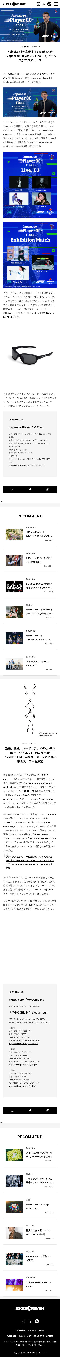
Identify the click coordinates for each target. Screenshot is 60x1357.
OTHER (50, 1336)
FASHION (30, 553)
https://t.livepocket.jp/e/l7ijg (22, 1086)
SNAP (41, 1331)
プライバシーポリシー (36, 1345)
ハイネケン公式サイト (23, 465)
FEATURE (21, 1331)
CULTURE (30, 527)
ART (28, 1200)
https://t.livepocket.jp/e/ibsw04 (23, 1044)
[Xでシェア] (12, 489)
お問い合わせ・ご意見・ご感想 (45, 1342)
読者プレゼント (21, 1345)
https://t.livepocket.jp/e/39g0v (23, 1065)
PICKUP (32, 1331)
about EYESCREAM (11, 1342)
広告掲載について (26, 1342)
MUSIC (29, 605)
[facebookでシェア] (30, 489)
